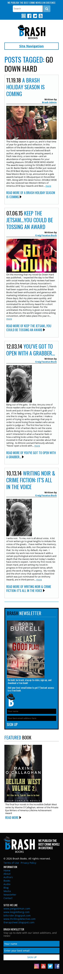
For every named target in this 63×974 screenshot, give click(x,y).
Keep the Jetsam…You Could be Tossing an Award (29, 220)
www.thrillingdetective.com (20, 918)
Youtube (40, 16)
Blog (6, 887)
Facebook (29, 16)
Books (7, 880)
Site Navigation (31, 46)
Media (7, 891)
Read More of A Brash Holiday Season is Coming (30, 194)
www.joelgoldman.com (17, 908)
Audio (7, 884)
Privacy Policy (28, 862)
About (7, 873)
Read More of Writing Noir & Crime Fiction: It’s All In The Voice (28, 588)
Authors (8, 877)
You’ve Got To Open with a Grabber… (30, 349)
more (48, 185)
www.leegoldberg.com (17, 912)
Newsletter (10, 894)
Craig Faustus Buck (46, 235)
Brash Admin (49, 102)
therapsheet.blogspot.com (19, 922)
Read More (12, 817)
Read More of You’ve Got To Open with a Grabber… (31, 454)
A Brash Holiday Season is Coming (25, 87)
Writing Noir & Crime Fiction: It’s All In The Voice (30, 480)
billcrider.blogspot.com (17, 915)
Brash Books (31, 32)
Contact (8, 898)
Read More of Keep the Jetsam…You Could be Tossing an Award (28, 328)
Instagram (24, 16)
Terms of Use (11, 862)
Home (7, 870)
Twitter (35, 16)
